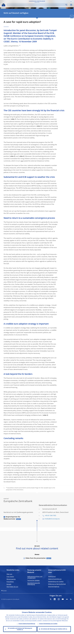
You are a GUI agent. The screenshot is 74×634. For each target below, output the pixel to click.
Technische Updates (33, 580)
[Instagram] (58, 599)
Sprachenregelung (53, 586)
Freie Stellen (10, 576)
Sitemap (5, 590)
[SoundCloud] (67, 599)
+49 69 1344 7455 (50, 515)
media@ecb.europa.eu (52, 519)
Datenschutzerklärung (54, 579)
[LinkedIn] (54, 599)
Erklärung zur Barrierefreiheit (57, 584)
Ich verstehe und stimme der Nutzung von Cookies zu (20, 629)
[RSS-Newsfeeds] (71, 599)
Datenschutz (52, 576)
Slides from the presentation (36, 558)
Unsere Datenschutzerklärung (26, 623)
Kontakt (9, 584)
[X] (50, 599)
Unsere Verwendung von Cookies (48, 623)
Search (66, 4)
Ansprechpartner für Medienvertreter (12, 518)
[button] (71, 2)
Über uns (9, 574)
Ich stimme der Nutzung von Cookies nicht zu (54, 629)
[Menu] (71, 4)
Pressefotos (10, 581)
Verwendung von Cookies (56, 581)
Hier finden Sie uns (12, 586)
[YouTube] (62, 599)
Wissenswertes (11, 579)
